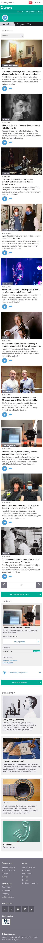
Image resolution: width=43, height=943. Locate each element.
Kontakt (25, 880)
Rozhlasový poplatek (30, 883)
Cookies (4, 937)
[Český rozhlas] (7, 2)
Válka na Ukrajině (8, 867)
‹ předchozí (4, 585)
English (35, 937)
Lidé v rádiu (26, 874)
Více (30, 24)
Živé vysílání (6, 887)
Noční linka (7, 844)
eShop (4, 877)
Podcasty (5, 894)
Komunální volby (8, 871)
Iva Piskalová (8, 663)
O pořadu (6, 601)
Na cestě (7, 803)
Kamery (39, 12)
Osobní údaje (14, 937)
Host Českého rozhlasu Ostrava (16, 628)
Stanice (5, 874)
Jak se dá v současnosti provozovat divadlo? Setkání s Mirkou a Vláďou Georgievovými (17, 181)
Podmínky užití (26, 937)
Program (20, 12)
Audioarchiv (29, 12)
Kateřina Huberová (10, 660)
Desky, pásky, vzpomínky (13, 720)
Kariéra (25, 877)
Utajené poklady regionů (13, 761)
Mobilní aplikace (8, 897)
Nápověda (26, 871)
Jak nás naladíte (28, 867)
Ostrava (37, 651)
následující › (39, 585)
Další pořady (8, 693)
